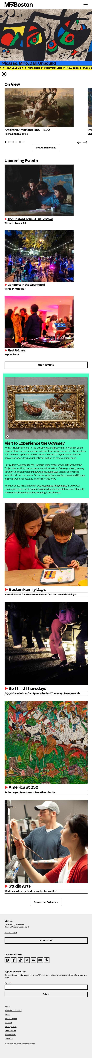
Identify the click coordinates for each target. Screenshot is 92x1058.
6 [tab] (25, 142)
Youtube (40, 960)
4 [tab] (18, 142)
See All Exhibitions (46, 147)
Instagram (7, 960)
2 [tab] (10, 142)
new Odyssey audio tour (45, 471)
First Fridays (17, 350)
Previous (79, 141)
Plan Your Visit (46, 940)
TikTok (20, 960)
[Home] (19, 4)
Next (85, 141)
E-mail (7, 983)
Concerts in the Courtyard (26, 285)
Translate (9, 1039)
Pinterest (46, 960)
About (7, 1007)
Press (7, 1015)
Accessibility (10, 1035)
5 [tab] (21, 142)
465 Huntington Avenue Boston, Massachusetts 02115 (17, 925)
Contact (8, 1023)
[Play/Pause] (4, 74)
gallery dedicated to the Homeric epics (29, 465)
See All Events (46, 364)
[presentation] (46, 190)
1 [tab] (7, 142)
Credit (7, 436)
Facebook (14, 960)
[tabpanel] (45, 112)
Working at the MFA (13, 1011)
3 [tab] (14, 142)
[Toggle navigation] (85, 4)
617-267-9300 (11, 932)
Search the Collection (46, 902)
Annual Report (11, 1019)
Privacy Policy (11, 1027)
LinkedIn (33, 960)
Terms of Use (10, 1031)
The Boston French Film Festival (30, 219)
